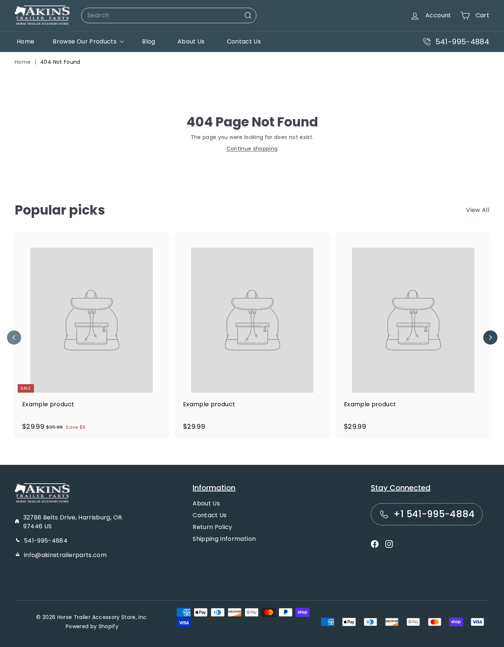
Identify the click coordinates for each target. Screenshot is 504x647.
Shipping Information (224, 539)
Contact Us (244, 41)
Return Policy (212, 527)
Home (25, 41)
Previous (14, 337)
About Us (191, 41)
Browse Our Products (85, 41)
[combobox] (168, 15)
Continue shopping (252, 148)
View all (477, 210)
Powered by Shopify (92, 626)
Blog (148, 41)
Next (490, 337)
